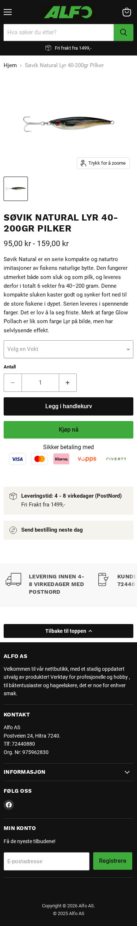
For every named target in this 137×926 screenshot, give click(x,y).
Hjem (10, 65)
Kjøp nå (69, 429)
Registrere (112, 860)
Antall (10, 367)
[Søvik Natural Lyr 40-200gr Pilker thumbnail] (15, 188)
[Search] (123, 32)
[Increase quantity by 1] (68, 383)
